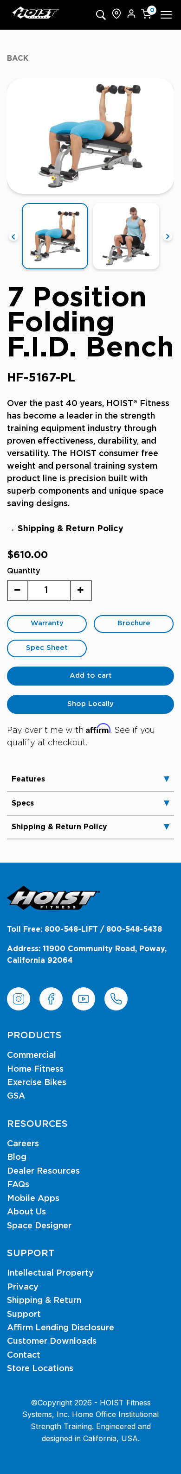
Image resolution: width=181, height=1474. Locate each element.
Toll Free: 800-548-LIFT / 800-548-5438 (84, 929)
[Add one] (80, 590)
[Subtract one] (17, 590)
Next (167, 236)
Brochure (133, 623)
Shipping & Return (44, 1300)
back (17, 58)
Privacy (23, 1287)
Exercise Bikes (36, 1083)
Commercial (31, 1055)
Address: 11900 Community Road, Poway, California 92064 (87, 955)
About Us (26, 1212)
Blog (16, 1157)
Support (24, 1314)
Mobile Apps (33, 1198)
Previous (13, 236)
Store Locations (40, 1369)
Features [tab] (28, 779)
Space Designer (39, 1226)
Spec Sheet (47, 647)
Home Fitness (35, 1069)
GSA (16, 1096)
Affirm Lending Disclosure (60, 1328)
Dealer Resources (43, 1171)
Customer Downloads (52, 1341)
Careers (23, 1144)
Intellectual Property (50, 1273)
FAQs (18, 1185)
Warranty (47, 623)
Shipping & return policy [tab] (59, 827)
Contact (23, 1355)
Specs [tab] (23, 803)
